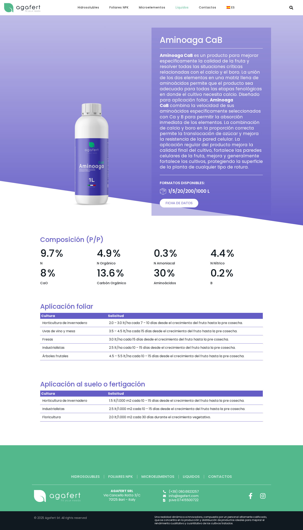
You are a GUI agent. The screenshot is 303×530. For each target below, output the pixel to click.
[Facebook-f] (250, 496)
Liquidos (182, 7)
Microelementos (152, 7)
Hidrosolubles (88, 7)
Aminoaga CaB (191, 40)
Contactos (207, 7)
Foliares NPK (119, 7)
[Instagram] (263, 496)
